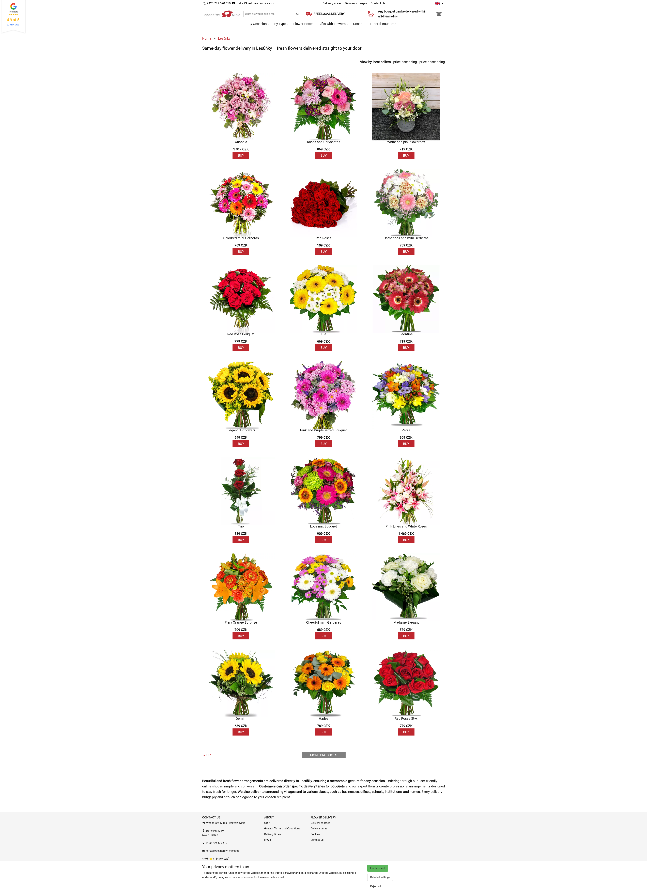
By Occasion (258, 24)
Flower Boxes (303, 24)
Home (206, 38)
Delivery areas (332, 3)
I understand (377, 868)
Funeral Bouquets (383, 24)
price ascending (405, 62)
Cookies (315, 834)
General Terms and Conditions (282, 828)
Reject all (375, 886)
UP (208, 755)
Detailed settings (380, 877)
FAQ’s (267, 839)
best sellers (382, 62)
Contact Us (378, 3)
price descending (432, 62)
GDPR (267, 823)
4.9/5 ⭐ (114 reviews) (215, 858)
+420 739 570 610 (218, 3)
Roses (358, 24)
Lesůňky (224, 38)
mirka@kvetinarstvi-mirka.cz (254, 3)
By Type (280, 24)
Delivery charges (356, 3)
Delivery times (272, 834)
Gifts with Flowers (332, 24)
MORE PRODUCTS (323, 755)
